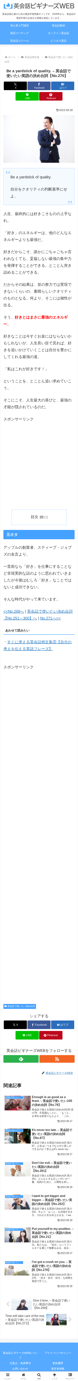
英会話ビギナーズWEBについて (20, 1355)
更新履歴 (57, 1363)
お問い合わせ (20, 1368)
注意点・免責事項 (20, 1363)
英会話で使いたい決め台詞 (21, 1006)
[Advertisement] (39, 463)
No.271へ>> (50, 618)
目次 (34, 517)
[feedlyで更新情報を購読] (21, 1059)
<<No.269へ (13, 611)
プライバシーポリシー (57, 1352)
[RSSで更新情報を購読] (57, 1059)
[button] (70, 851)
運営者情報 (57, 1368)
